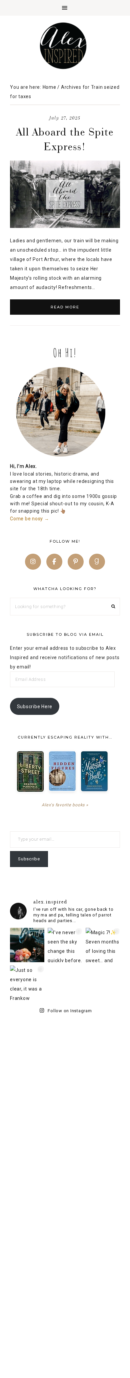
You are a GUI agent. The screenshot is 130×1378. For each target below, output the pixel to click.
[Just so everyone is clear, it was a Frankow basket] (27, 983)
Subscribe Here (35, 706)
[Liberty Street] (30, 771)
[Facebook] (54, 562)
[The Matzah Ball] (94, 771)
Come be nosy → (29, 518)
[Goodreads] (97, 562)
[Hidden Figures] (62, 771)
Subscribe (29, 858)
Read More (65, 307)
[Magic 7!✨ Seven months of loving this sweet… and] (103, 945)
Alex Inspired (65, 46)
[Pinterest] (76, 562)
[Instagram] (33, 562)
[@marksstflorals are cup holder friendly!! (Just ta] (27, 945)
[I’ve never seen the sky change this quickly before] (65, 945)
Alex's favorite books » (65, 804)
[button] (65, 8)
